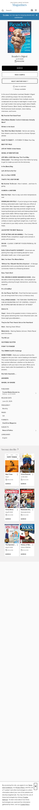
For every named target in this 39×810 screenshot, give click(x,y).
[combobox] (15, 10)
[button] (20, 68)
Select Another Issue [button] (19, 81)
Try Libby (6, 15)
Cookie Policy (24, 804)
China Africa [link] (9, 510)
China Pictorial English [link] (26, 474)
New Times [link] (8, 474)
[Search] (2, 10)
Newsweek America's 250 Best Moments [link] (26, 510)
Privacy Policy (20, 788)
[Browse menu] (36, 10)
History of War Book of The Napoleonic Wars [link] (26, 545)
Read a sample (20, 75)
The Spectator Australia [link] (10, 545)
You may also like (9, 449)
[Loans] (32, 10)
